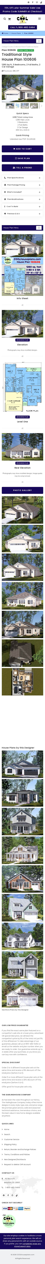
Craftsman (17, 47)
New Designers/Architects (15, 1159)
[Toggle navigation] (39, 41)
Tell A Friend (23, 167)
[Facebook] (33, 2)
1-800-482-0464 (12, 1187)
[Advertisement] (22, 721)
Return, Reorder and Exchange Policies (20, 1149)
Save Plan (23, 158)
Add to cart (23, 148)
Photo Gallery (22, 490)
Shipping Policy (10, 1144)
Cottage (4, 47)
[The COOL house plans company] (9, 1221)
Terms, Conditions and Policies (17, 1154)
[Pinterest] (28, 2)
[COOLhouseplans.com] (22, 19)
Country (10, 47)
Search (7, 1134)
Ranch (23, 47)
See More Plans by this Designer (15, 1010)
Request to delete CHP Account (17, 1164)
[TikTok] (41, 2)
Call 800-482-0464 (22, 27)
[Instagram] (37, 2)
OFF (17, 71)
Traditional (30, 47)
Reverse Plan (23, 340)
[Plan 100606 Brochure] (22, 265)
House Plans (16, 33)
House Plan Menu (10, 40)
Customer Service (11, 1139)
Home (6, 33)
